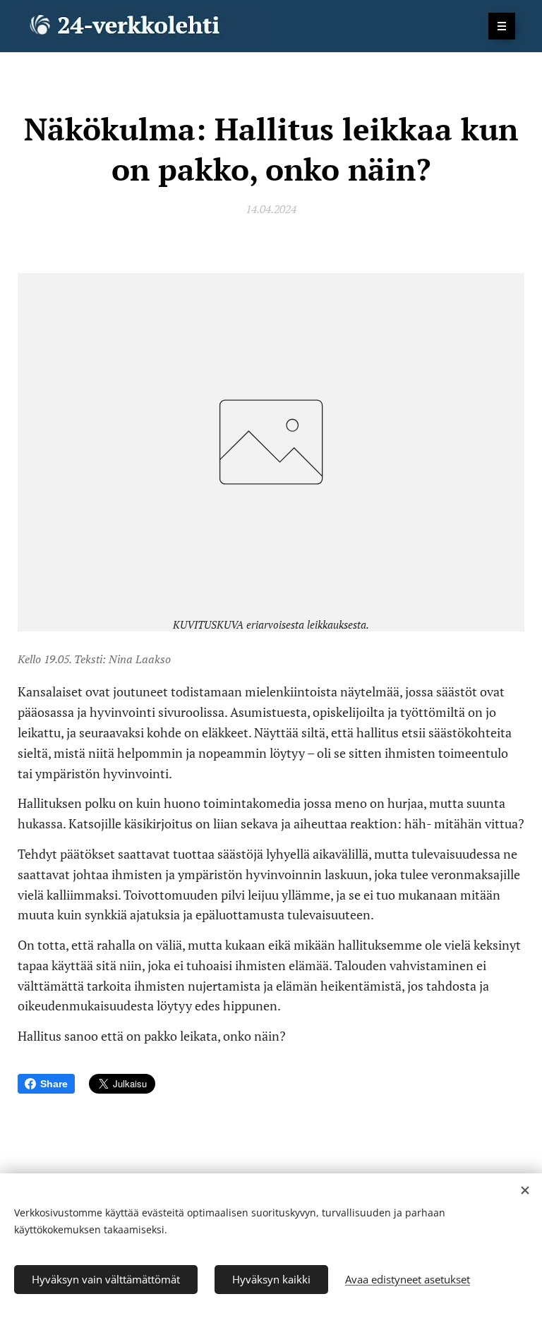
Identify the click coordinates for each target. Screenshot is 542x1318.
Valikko (501, 26)
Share (54, 1083)
